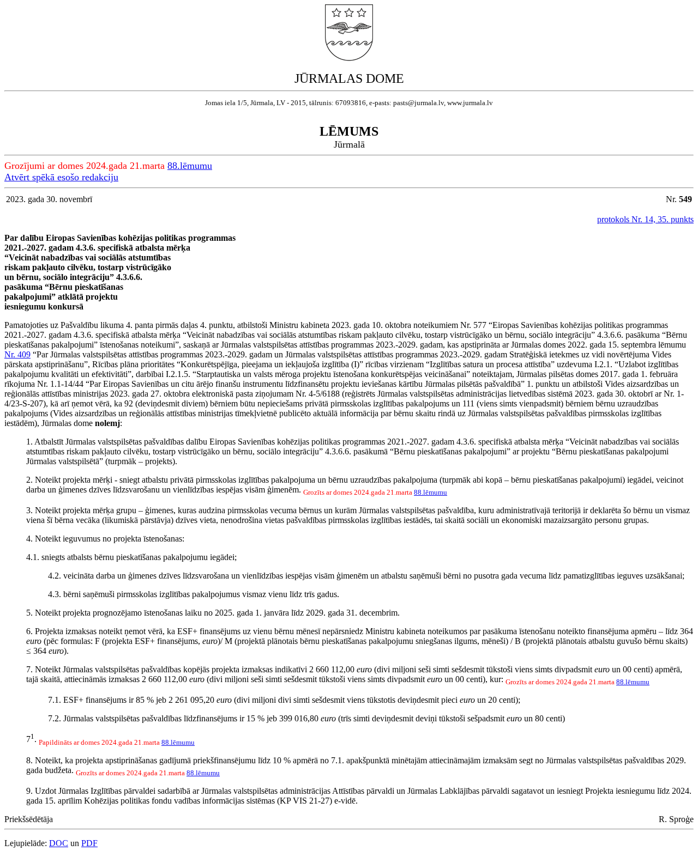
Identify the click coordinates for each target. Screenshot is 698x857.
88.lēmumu (189, 165)
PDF (89, 843)
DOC (58, 843)
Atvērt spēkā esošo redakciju (61, 177)
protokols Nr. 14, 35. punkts (645, 219)
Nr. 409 (17, 354)
